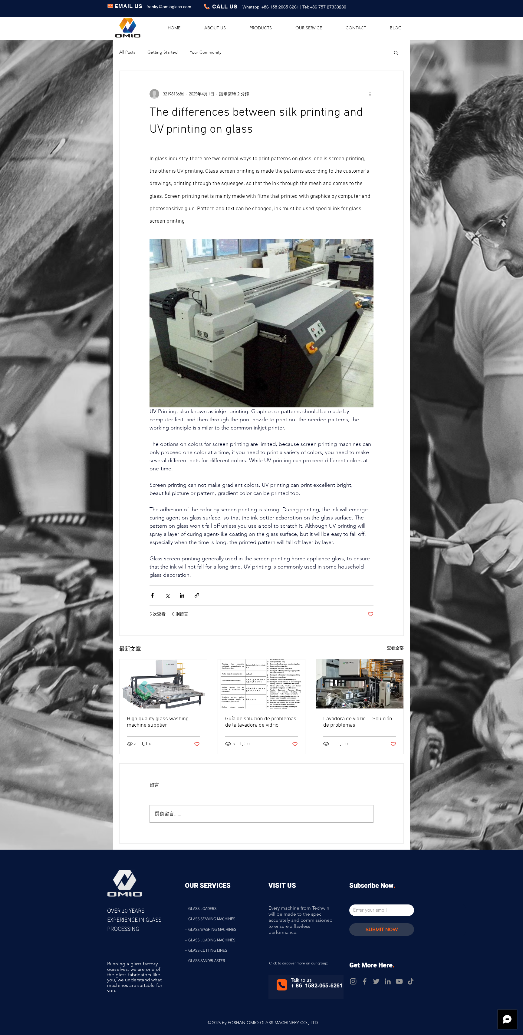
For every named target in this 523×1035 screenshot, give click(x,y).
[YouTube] (399, 981)
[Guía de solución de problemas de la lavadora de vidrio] (261, 683)
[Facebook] (364, 981)
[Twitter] (376, 981)
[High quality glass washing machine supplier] (163, 683)
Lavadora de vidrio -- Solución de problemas (357, 722)
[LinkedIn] (387, 981)
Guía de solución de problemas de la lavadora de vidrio (260, 722)
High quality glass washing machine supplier (158, 722)
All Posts (127, 52)
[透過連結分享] (197, 595)
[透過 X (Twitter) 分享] (167, 595)
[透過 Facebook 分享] (152, 595)
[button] (396, 52)
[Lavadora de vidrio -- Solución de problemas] (359, 683)
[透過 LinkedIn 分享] (182, 595)
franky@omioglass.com (168, 6)
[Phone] (282, 984)
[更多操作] (369, 94)
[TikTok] (410, 981)
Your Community (205, 52)
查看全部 (395, 648)
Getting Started (162, 52)
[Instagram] (353, 981)
